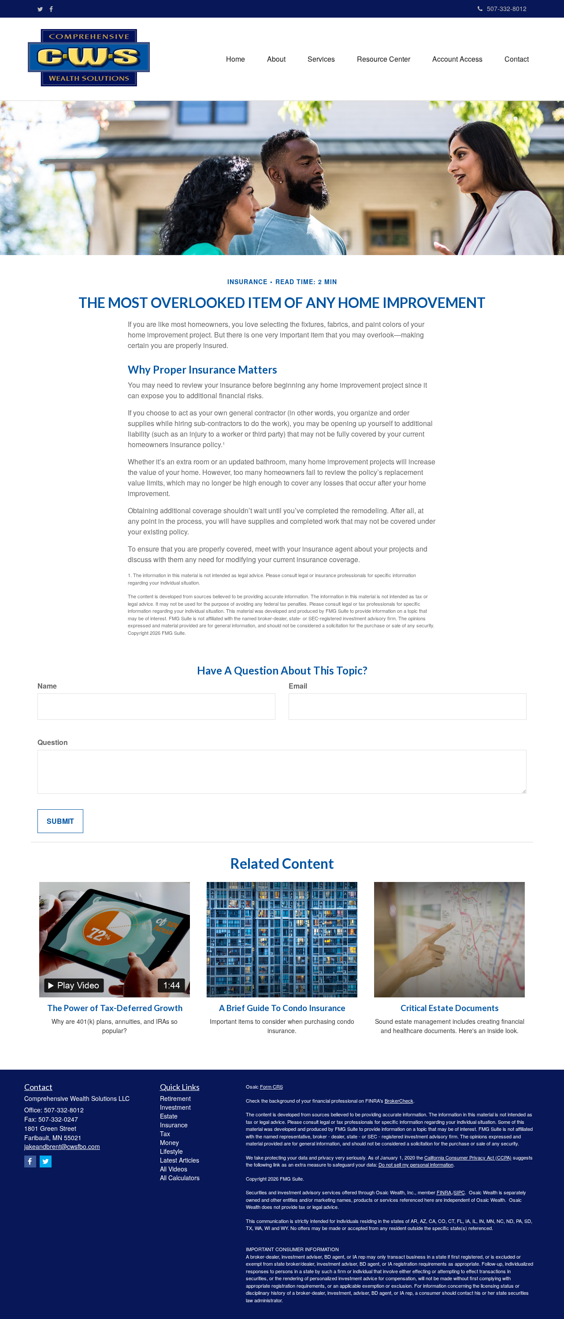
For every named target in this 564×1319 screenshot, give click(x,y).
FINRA (444, 1192)
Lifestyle (171, 1151)
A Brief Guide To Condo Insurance (282, 1008)
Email (298, 686)
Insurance (174, 1124)
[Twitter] (40, 8)
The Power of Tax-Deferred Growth (114, 1008)
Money (169, 1142)
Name (47, 686)
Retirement (175, 1098)
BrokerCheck (399, 1100)
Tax (165, 1133)
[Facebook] (51, 8)
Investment (175, 1107)
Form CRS (271, 1086)
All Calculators (180, 1177)
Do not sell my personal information (415, 1164)
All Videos (173, 1168)
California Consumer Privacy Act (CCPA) (468, 1157)
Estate (169, 1116)
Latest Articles (179, 1160)
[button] (276, 59)
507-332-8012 (507, 8)
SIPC (459, 1192)
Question (52, 742)
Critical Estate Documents (450, 1008)
